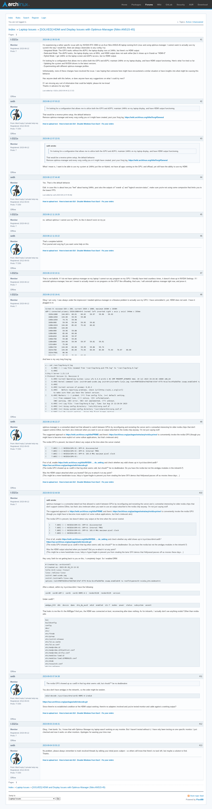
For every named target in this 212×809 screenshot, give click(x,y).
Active (188, 22)
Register (35, 18)
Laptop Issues (27, 29)
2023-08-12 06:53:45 (51, 39)
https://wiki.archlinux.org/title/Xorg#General (144, 117)
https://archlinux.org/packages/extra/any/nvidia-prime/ (133, 435)
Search (26, 18)
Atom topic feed (196, 796)
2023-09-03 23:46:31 (51, 724)
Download (203, 4)
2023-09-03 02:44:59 (51, 493)
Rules (18, 18)
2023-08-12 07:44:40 (51, 177)
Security (181, 4)
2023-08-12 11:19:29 (51, 214)
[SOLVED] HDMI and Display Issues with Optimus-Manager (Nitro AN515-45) (87, 29)
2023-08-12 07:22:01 (51, 138)
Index (10, 18)
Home (124, 4)
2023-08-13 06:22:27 (51, 422)
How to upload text (50, 124)
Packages (136, 4)
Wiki (159, 4)
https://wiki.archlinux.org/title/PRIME (82, 435)
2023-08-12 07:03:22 (51, 101)
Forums (149, 4)
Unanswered (198, 22)
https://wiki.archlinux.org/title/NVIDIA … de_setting (81, 462)
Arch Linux (16, 4)
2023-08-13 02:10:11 (51, 273)
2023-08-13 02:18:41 (51, 294)
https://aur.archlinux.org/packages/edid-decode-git (65, 465)
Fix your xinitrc (108, 124)
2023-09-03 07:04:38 (51, 676)
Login (44, 18)
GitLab (169, 4)
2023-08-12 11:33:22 (51, 236)
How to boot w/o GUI (67, 124)
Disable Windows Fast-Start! (88, 124)
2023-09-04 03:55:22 (51, 745)
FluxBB (199, 799)
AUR (191, 4)
